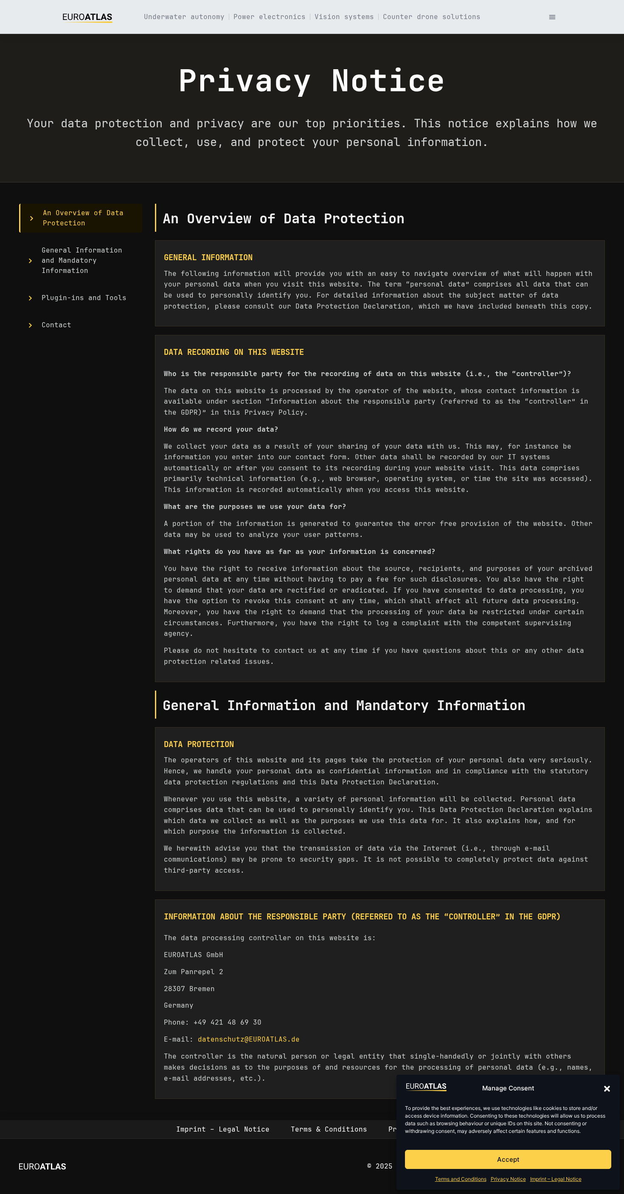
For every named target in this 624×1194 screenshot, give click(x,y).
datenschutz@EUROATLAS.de (249, 1039)
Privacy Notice (508, 1179)
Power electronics (269, 16)
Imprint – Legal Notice (556, 1179)
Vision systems (344, 16)
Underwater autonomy (184, 16)
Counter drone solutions (432, 16)
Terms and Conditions (460, 1179)
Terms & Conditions (329, 1129)
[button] (607, 1088)
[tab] (80, 218)
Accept (508, 1159)
